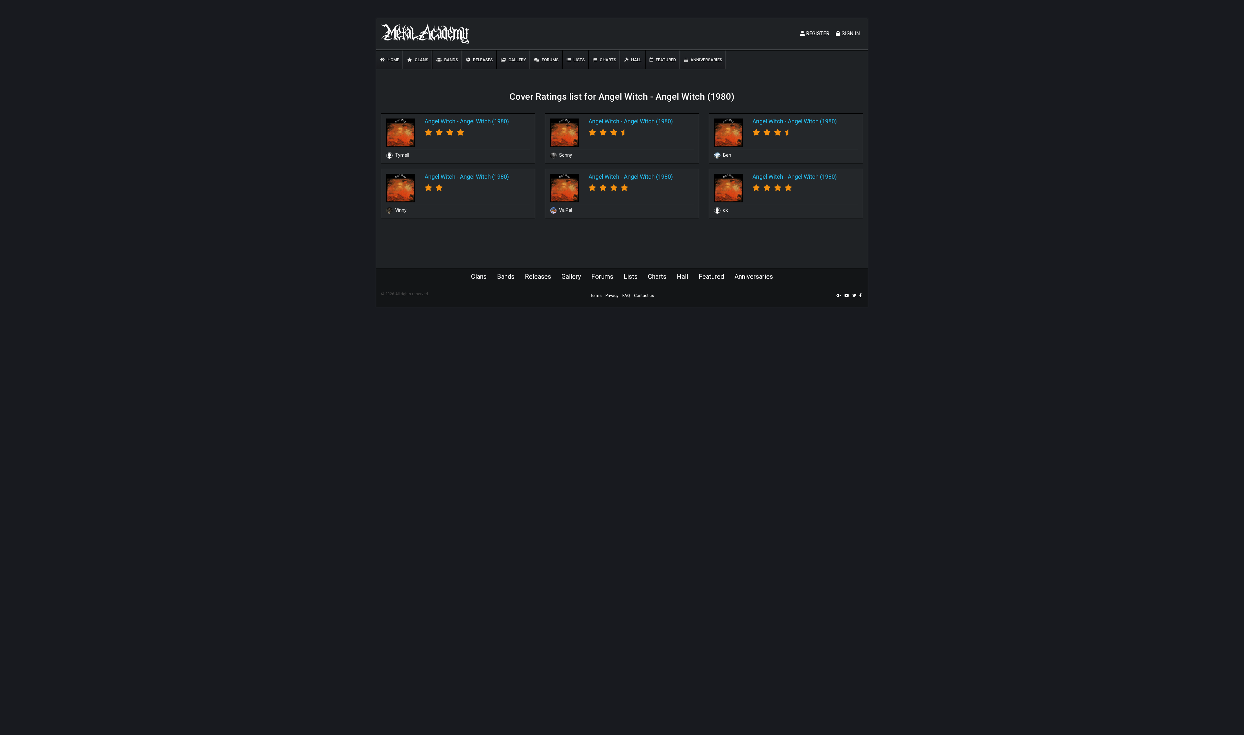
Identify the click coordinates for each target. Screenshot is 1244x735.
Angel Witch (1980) (484, 121)
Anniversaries (705, 59)
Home (392, 59)
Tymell (401, 155)
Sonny (565, 155)
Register (817, 33)
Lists (578, 59)
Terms (596, 295)
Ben (726, 155)
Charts (607, 59)
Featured (665, 59)
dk (725, 210)
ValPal (565, 210)
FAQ (626, 295)
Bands (450, 59)
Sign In (850, 33)
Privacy (611, 295)
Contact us (644, 295)
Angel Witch (440, 121)
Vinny (400, 210)
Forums (550, 59)
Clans (421, 59)
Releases (482, 59)
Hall (635, 59)
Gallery (516, 59)
